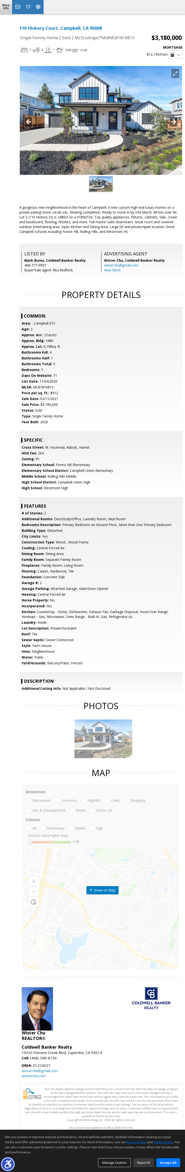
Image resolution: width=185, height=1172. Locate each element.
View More (112, 270)
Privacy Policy (136, 1142)
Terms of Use (163, 1142)
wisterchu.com (34, 1075)
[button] (7, 1164)
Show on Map (104, 890)
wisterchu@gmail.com (121, 265)
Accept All (168, 1162)
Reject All (143, 1162)
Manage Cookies (114, 1162)
